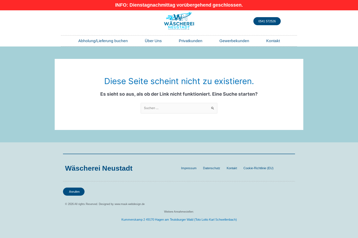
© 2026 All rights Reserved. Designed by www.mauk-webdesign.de (105, 204)
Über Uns (153, 41)
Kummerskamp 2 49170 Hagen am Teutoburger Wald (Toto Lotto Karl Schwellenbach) (179, 219)
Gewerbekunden (234, 41)
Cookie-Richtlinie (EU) (258, 168)
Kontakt (273, 41)
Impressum (189, 168)
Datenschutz (211, 168)
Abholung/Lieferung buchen (103, 41)
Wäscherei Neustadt (98, 168)
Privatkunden (190, 41)
